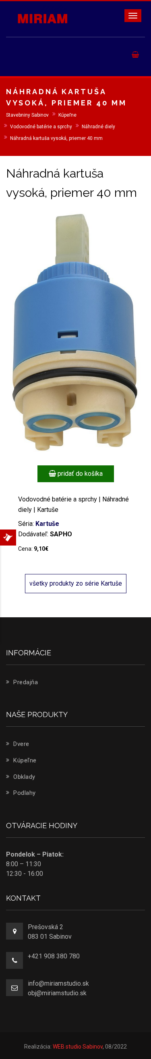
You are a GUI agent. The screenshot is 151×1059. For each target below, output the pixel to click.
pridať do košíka (79, 473)
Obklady (23, 776)
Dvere (20, 744)
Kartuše (47, 523)
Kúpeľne (24, 760)
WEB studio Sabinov (78, 1046)
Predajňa (25, 682)
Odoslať (81, 129)
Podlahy (24, 792)
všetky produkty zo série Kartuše (75, 583)
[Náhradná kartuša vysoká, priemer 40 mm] (75, 331)
